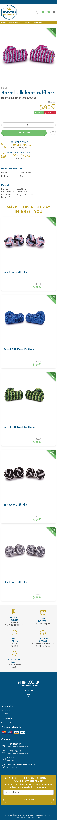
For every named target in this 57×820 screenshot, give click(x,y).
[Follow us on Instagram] (28, 696)
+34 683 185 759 (17, 752)
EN (6, 722)
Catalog (12, 22)
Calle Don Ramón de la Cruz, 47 (21, 766)
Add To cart (24, 132)
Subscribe (28, 799)
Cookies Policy (35, 818)
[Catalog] (54, 12)
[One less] (3, 125)
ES (2, 722)
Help (6, 713)
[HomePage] (9, 12)
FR (10, 722)
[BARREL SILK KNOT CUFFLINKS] (28, 55)
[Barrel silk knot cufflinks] (28, 318)
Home (3, 22)
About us (7, 710)
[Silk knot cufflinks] (28, 240)
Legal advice (38, 815)
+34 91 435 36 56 (17, 745)
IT (13, 722)
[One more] (53, 125)
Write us (10, 759)
